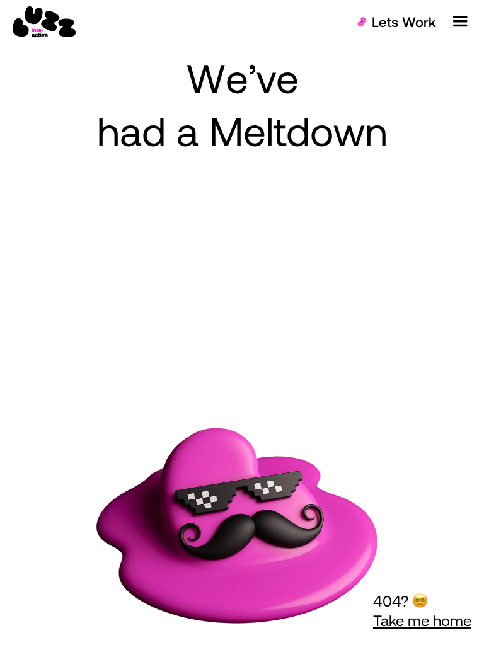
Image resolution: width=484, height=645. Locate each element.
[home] (44, 21)
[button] (460, 21)
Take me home (422, 620)
